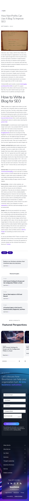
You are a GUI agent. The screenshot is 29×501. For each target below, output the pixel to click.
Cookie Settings (18, 496)
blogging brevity (5, 132)
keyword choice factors (7, 118)
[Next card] (25, 361)
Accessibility (10, 496)
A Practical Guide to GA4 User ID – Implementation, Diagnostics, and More (14, 308)
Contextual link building (7, 171)
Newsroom (16, 492)
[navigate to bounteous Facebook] (17, 483)
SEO (10, 252)
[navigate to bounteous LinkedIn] (11, 483)
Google (4, 252)
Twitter (8, 244)
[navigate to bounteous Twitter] (8, 483)
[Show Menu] (25, 2)
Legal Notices (8, 492)
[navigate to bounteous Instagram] (14, 483)
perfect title (4, 122)
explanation (4, 205)
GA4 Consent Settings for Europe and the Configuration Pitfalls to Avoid (13, 282)
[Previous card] (19, 361)
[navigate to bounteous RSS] (21, 483)
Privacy (22, 492)
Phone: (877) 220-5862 (14, 480)
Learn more (5, 265)
